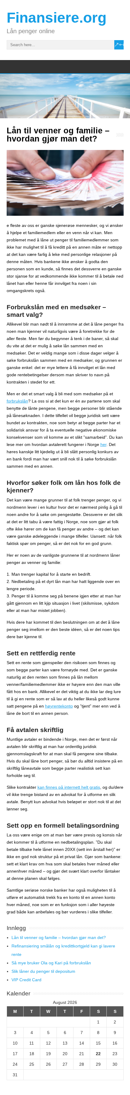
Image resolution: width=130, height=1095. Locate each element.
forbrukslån (17, 401)
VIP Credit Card (26, 979)
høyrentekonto (59, 706)
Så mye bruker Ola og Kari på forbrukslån (51, 962)
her (103, 444)
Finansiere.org (56, 18)
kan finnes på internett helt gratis (68, 787)
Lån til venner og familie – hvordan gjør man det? (58, 937)
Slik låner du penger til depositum (43, 971)
